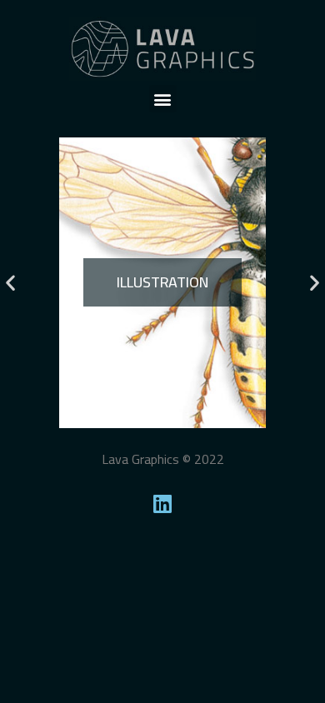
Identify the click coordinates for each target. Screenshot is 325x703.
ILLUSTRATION (162, 282)
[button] (163, 98)
